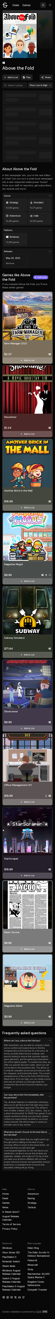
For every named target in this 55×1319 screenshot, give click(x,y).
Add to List (13, 77)
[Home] (5, 5)
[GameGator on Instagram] (3, 1297)
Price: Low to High (39, 85)
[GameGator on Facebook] (7, 1297)
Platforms (8, 230)
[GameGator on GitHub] (23, 1297)
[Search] (43, 5)
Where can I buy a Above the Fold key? (22, 1040)
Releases (8, 251)
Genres (7, 196)
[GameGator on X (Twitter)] (15, 1297)
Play (28, 77)
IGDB (38, 1311)
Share (48, 77)
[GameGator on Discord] (19, 1297)
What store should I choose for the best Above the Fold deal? (25, 1133)
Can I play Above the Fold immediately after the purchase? (24, 1096)
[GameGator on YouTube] (11, 1297)
